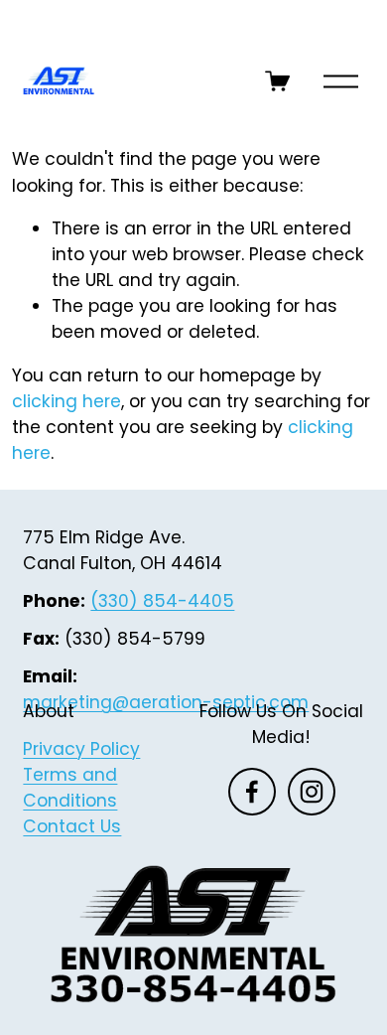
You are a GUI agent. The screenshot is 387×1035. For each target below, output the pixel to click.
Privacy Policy (81, 749)
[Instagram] (311, 791)
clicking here (66, 401)
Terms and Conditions (70, 788)
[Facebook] (252, 791)
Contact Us (72, 826)
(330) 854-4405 (162, 601)
